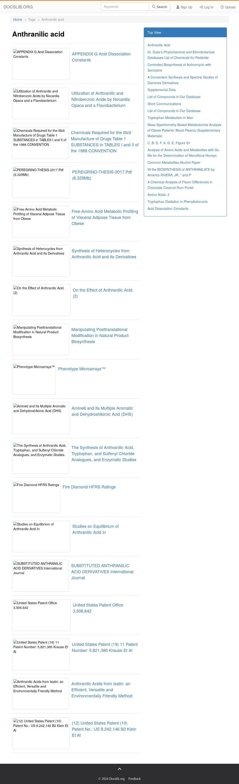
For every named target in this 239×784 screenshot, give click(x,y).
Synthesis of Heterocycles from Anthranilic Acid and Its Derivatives (104, 253)
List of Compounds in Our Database (174, 96)
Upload (229, 7)
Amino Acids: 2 (158, 194)
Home (17, 19)
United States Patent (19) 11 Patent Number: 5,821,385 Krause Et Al (105, 647)
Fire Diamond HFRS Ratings (89, 487)
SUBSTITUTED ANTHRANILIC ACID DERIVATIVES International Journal (102, 571)
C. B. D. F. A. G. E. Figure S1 (169, 142)
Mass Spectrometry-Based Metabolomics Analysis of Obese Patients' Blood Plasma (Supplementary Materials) (184, 130)
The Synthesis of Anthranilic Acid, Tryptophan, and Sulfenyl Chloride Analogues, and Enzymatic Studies (103, 453)
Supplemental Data (162, 89)
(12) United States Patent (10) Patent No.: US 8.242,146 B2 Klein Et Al (104, 729)
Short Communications (164, 103)
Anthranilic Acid (159, 45)
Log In (208, 7)
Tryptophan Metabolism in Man (170, 117)
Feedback (134, 779)
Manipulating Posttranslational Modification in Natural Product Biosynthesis (100, 335)
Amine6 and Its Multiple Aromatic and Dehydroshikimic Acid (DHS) (102, 411)
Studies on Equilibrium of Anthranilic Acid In (95, 529)
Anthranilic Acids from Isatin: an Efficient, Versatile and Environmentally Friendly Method (101, 689)
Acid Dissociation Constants (168, 208)
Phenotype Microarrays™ (81, 368)
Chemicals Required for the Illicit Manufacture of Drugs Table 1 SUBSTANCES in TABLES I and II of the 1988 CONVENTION (105, 141)
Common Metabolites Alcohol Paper (174, 162)
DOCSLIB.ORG (18, 6)
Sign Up (186, 7)
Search (161, 7)
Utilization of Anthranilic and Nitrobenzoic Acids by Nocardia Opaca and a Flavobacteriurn (100, 99)
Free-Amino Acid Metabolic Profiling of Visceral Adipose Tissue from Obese (105, 217)
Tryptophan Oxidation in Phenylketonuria (177, 201)
